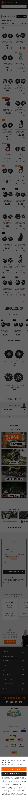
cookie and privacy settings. (11, 764)
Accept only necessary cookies (14, 774)
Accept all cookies (12, 769)
